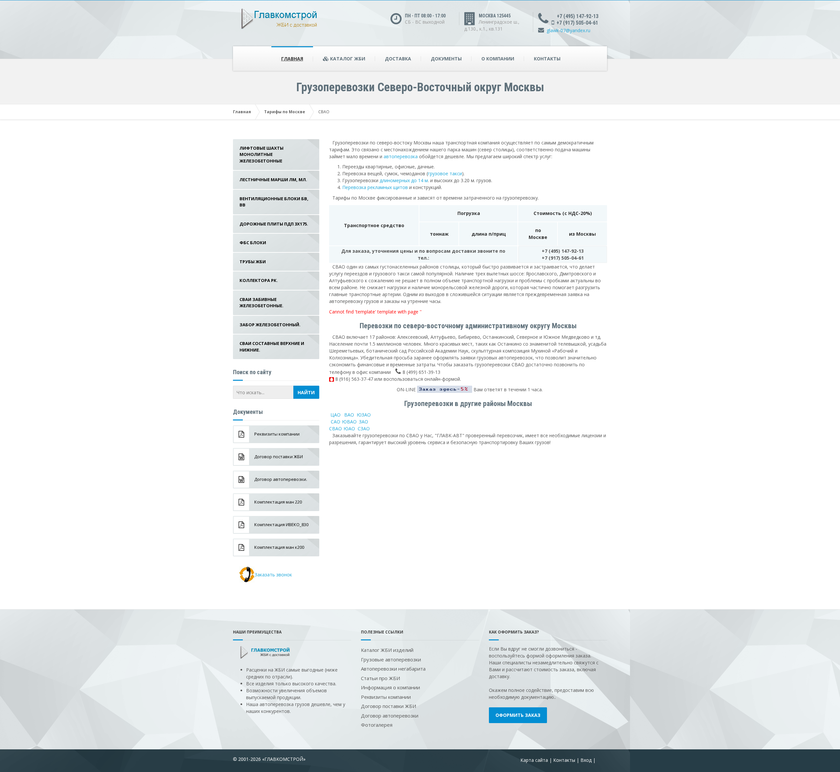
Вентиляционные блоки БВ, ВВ (274, 202)
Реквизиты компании (386, 697)
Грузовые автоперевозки (391, 659)
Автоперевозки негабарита (393, 668)
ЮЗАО (364, 415)
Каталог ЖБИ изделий (387, 650)
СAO (335, 421)
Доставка (398, 58)
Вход (586, 760)
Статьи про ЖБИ (380, 678)
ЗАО (363, 421)
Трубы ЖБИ (253, 262)
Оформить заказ (517, 715)
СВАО (335, 428)
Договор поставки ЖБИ (388, 706)
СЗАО (364, 428)
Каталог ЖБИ (347, 58)
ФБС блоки (253, 243)
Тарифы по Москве (284, 112)
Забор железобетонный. (270, 325)
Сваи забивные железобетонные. (262, 302)
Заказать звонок (273, 574)
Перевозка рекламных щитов (375, 187)
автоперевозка (401, 156)
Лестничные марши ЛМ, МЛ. (273, 179)
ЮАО (349, 428)
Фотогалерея (376, 724)
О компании (497, 58)
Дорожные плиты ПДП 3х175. (274, 224)
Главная (292, 58)
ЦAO (335, 415)
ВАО (349, 415)
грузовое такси (445, 173)
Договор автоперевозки (389, 715)
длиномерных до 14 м (404, 180)
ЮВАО (349, 421)
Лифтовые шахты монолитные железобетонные (262, 154)
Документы (446, 58)
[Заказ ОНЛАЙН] (444, 389)
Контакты (547, 58)
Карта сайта (534, 760)
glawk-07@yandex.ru (568, 30)
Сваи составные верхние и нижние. (272, 346)
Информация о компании (390, 687)
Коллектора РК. (259, 280)
